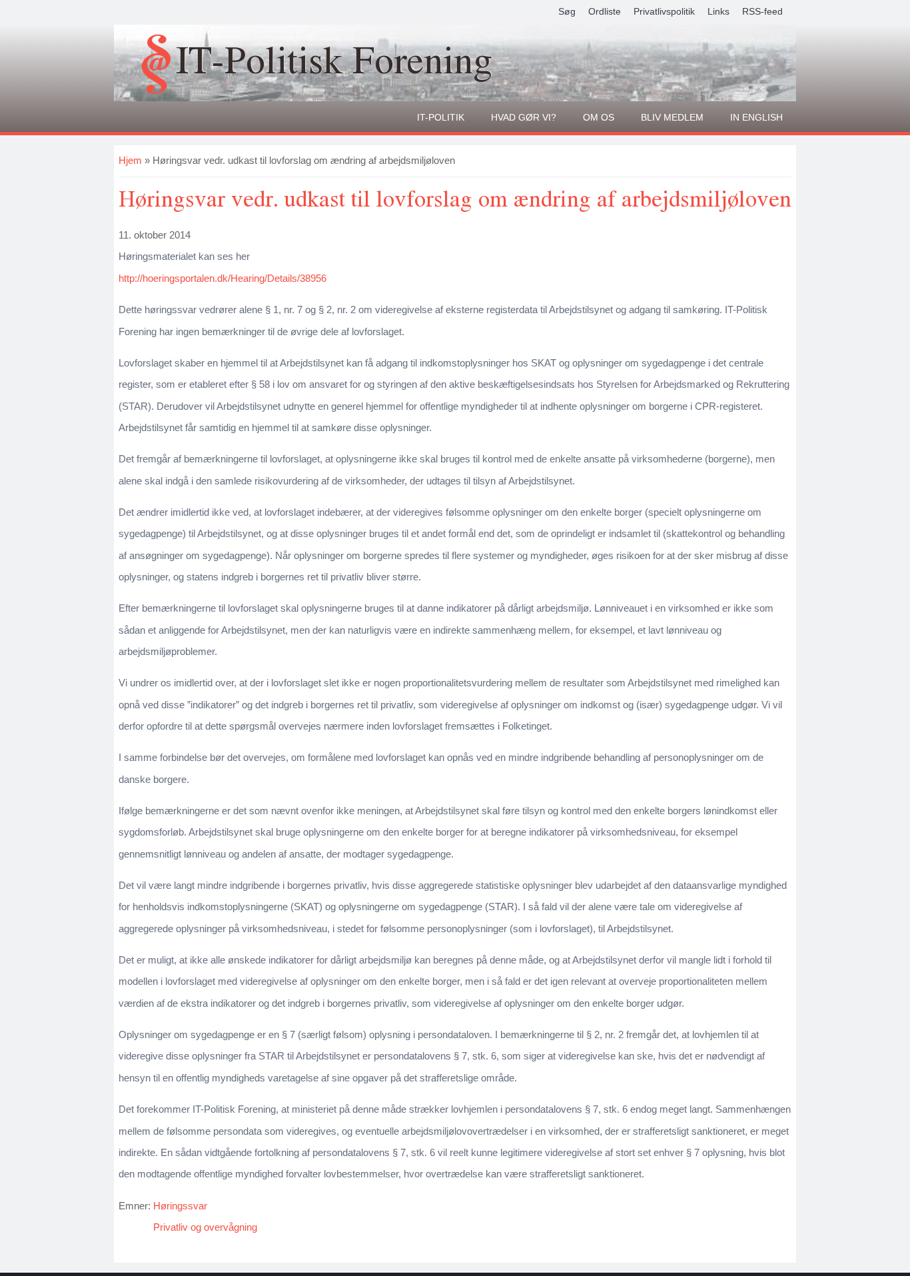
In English (756, 117)
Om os (598, 117)
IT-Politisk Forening (334, 59)
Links (718, 11)
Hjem (130, 160)
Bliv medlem (672, 117)
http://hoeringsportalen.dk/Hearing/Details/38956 (222, 278)
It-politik (440, 117)
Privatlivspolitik (664, 11)
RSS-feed (762, 11)
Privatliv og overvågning (205, 1227)
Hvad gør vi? (523, 117)
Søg (567, 11)
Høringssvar (180, 1205)
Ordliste (604, 11)
